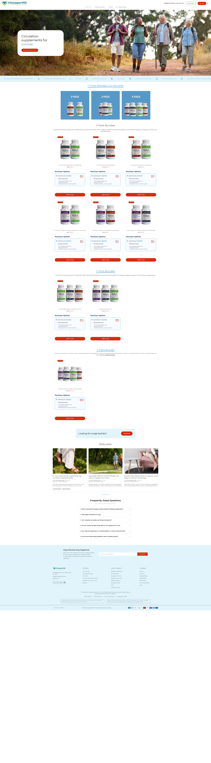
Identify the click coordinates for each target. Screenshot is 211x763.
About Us (142, 571)
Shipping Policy (143, 576)
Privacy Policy (87, 596)
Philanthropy (143, 580)
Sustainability (143, 578)
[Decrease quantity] (56, 190)
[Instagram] (61, 582)
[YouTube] (64, 582)
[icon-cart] (207, 3)
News (141, 585)
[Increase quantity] (83, 190)
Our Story (142, 573)
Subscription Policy (122, 596)
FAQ (112, 585)
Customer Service (115, 587)
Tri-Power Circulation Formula (90, 578)
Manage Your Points (116, 576)
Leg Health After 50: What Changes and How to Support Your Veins (104, 477)
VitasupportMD (90, 607)
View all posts (105, 494)
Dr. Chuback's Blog (144, 582)
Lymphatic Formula (88, 573)
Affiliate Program (115, 580)
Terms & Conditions (109, 596)
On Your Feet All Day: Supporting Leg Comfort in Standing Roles (67, 477)
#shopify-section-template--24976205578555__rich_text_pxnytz (16, 10)
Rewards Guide (115, 573)
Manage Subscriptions (116, 571)
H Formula (85, 576)
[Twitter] (54, 582)
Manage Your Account (116, 578)
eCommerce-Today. (106, 607)
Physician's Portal (115, 582)
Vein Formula (86, 571)
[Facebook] (57, 582)
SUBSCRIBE (142, 554)
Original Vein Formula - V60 (90, 580)
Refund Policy (97, 596)
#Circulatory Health (57, 488)
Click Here (127, 433)
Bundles (85, 582)
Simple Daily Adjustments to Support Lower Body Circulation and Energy (141, 477)
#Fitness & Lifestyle (66, 488)
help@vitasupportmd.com (59, 576)
